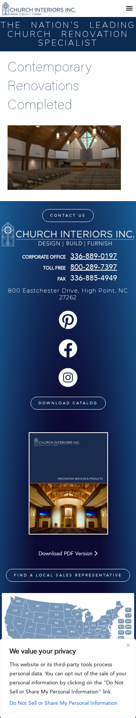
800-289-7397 (93, 266)
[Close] (128, 645)
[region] (68, 678)
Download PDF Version (66, 553)
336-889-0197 (93, 255)
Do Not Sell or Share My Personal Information (63, 703)
